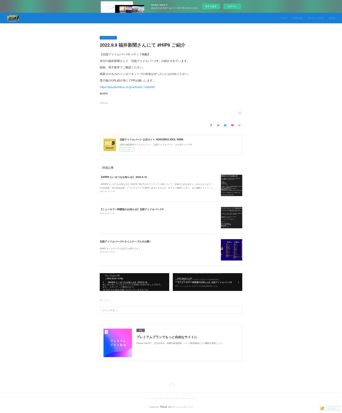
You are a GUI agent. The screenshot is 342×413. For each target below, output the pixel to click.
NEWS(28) (104, 103)
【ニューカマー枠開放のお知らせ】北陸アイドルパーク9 (132, 209)
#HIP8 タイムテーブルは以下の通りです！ (120, 248)
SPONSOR (297, 18)
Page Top (171, 384)
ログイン (232, 6)
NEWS (332, 18)
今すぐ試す (211, 6)
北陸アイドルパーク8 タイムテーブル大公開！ (126, 241)
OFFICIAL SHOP (315, 18)
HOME (284, 18)
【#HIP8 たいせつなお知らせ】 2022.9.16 (123, 177)
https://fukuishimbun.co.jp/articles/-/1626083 (127, 87)
